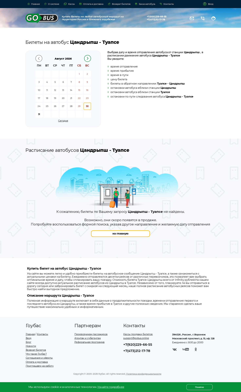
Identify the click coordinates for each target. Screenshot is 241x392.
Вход (28, 338)
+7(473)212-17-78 (156, 19)
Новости (31, 346)
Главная (30, 334)
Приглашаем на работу (40, 365)
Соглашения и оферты (39, 357)
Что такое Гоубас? (36, 353)
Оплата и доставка (37, 361)
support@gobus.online (136, 338)
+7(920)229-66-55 (157, 16)
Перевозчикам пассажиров (91, 334)
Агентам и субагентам (87, 338)
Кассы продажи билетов (138, 334)
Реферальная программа (89, 342)
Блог (28, 342)
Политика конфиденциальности (143, 373)
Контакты (42, 334)
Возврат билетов (36, 350)
